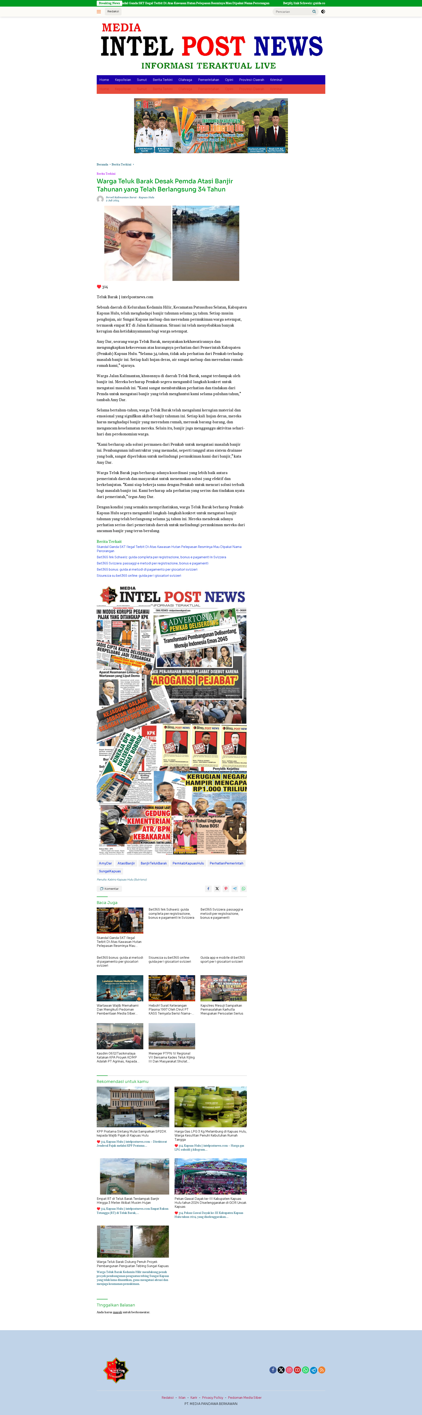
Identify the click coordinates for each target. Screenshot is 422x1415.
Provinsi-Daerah (251, 80)
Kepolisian (123, 80)
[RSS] (321, 1370)
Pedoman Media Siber (245, 1398)
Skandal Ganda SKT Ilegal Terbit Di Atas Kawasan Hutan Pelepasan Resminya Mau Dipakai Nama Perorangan (127, 3)
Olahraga (185, 80)
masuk (117, 1312)
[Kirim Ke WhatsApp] (243, 889)
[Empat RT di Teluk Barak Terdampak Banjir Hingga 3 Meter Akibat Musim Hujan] (133, 1176)
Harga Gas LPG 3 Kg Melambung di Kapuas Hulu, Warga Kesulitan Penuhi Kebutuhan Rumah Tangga (211, 1135)
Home (104, 80)
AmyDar (105, 863)
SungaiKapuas (110, 871)
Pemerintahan (208, 80)
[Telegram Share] (234, 889)
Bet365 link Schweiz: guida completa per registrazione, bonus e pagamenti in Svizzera (277, 3)
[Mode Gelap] (323, 11)
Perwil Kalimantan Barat (121, 197)
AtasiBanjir (126, 863)
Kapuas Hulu (146, 197)
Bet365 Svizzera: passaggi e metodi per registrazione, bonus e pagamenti (152, 563)
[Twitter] (281, 1370)
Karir (193, 1398)
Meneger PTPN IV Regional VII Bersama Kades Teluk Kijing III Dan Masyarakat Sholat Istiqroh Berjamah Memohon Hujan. (172, 1057)
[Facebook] (272, 1370)
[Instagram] (289, 1370)
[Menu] (100, 11)
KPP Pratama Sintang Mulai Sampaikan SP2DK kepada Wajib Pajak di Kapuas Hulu (131, 1133)
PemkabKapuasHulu (188, 863)
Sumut (142, 80)
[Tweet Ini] (217, 889)
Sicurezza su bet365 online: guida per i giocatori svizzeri (139, 576)
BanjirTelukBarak (154, 863)
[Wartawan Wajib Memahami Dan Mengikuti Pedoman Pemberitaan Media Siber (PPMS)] (120, 988)
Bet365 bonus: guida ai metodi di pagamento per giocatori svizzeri (147, 569)
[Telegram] (313, 1370)
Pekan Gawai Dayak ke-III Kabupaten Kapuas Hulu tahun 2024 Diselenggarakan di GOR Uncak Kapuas (210, 1203)
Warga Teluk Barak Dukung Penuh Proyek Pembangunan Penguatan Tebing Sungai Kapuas (133, 1264)
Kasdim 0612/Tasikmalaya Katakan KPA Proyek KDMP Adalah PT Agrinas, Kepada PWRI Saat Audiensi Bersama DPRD (119, 1057)
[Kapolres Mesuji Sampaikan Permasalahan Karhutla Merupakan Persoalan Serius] (223, 988)
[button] (314, 11)
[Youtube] (297, 1370)
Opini (229, 80)
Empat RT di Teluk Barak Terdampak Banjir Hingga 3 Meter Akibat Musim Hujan (128, 1201)
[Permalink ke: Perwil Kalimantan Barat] (100, 199)
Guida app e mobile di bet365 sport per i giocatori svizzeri (222, 960)
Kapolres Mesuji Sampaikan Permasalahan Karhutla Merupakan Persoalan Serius (221, 1009)
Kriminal (276, 80)
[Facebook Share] (208, 889)
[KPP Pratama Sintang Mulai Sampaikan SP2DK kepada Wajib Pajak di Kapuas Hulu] (133, 1107)
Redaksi (113, 11)
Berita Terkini (163, 80)
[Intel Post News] (211, 46)
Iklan (182, 1398)
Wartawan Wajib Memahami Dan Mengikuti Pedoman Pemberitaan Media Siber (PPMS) (117, 1010)
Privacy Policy (212, 1398)
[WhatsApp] (305, 1370)
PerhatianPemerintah (226, 863)
